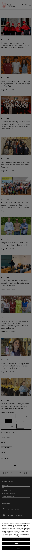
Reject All (16, 543)
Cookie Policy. (16, 536)
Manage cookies (16, 539)
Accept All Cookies (16, 548)
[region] (16, 535)
